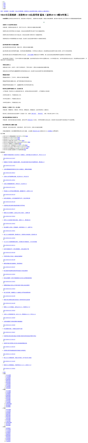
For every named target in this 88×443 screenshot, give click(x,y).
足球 (4, 4)
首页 (4, 3)
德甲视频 (8, 398)
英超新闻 (8, 434)
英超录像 (8, 413)
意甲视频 (8, 400)
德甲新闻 (8, 436)
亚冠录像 (8, 425)
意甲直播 (8, 385)
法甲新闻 (8, 438)
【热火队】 (40, 113)
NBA (4, 5)
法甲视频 (8, 399)
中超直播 (8, 386)
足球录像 (8, 412)
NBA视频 (8, 390)
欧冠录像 (8, 423)
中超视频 (8, 402)
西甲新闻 (8, 435)
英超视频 (8, 395)
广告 (4, 7)
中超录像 (8, 421)
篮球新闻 (6, 11)
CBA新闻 (8, 431)
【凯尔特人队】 (36, 131)
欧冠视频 (8, 405)
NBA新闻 (11, 11)
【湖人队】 (33, 113)
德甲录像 (8, 416)
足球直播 (8, 378)
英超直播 (8, 379)
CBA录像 (8, 411)
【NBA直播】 (30, 54)
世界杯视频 (9, 403)
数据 (27, 136)
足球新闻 (8, 432)
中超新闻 (8, 441)
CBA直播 (8, 376)
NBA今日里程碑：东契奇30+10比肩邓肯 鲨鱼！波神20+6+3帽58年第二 (32, 11)
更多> (4, 8)
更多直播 (8, 388)
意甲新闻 (8, 439)
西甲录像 (8, 415)
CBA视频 (8, 392)
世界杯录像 (9, 422)
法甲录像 (8, 418)
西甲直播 (8, 380)
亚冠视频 (8, 406)
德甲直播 (8, 382)
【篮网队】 (50, 131)
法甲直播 (8, 383)
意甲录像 (8, 419)
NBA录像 (8, 409)
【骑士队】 (30, 119)
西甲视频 (8, 396)
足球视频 (8, 393)
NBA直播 (8, 375)
